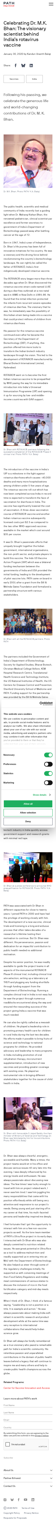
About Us (8, 1470)
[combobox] (28, 1427)
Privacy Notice (31, 1513)
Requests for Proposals (15, 1518)
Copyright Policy (12, 1513)
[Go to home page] (9, 4)
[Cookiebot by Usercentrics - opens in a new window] (40, 704)
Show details (39, 795)
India (34, 79)
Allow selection (28, 812)
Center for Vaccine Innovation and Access (27, 1388)
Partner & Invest (12, 1478)
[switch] (48, 764)
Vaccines (14, 79)
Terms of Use (28, 1508)
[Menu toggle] (50, 4)
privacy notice (42, 1435)
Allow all (28, 804)
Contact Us (9, 1486)
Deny (28, 821)
